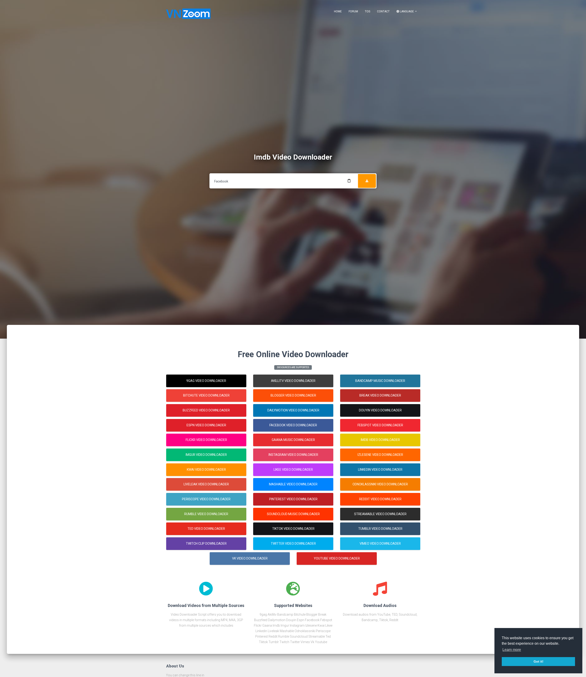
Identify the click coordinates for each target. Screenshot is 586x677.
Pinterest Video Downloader (293, 499)
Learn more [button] (511, 650)
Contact (383, 11)
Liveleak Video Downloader (206, 484)
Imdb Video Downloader (380, 440)
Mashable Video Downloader (293, 484)
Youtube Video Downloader (337, 558)
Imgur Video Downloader (206, 455)
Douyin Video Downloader (380, 410)
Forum (353, 11)
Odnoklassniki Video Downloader (380, 484)
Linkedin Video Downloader (380, 469)
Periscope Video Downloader (206, 499)
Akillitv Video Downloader (293, 381)
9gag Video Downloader (206, 381)
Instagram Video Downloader (293, 455)
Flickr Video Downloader (206, 440)
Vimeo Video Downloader (380, 543)
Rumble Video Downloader (206, 514)
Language (407, 11)
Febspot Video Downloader (380, 425)
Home (338, 11)
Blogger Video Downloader (293, 395)
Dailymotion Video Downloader (293, 410)
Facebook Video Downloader (293, 425)
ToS (367, 11)
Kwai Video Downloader (206, 469)
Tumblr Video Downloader (380, 528)
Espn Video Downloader (206, 425)
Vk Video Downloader (250, 558)
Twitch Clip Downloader (206, 543)
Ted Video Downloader (206, 528)
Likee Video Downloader (293, 469)
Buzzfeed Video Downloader (206, 410)
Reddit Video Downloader (380, 499)
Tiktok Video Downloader (293, 528)
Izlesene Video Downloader (380, 455)
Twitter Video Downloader (293, 543)
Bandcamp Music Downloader (380, 381)
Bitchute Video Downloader (206, 395)
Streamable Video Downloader (380, 514)
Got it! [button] (538, 661)
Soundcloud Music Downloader (293, 514)
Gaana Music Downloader (293, 440)
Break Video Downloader (380, 395)
